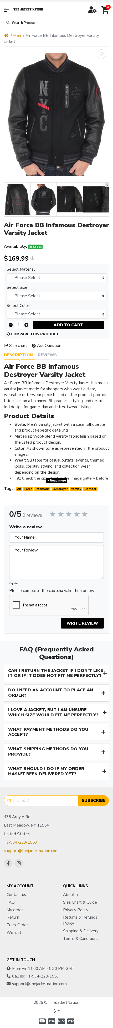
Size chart (18, 345)
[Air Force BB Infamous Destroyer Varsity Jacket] (56, 114)
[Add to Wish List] (101, 54)
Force (28, 489)
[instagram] (18, 863)
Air (19, 489)
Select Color (18, 305)
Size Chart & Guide (80, 902)
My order (15, 910)
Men (17, 35)
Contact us (16, 894)
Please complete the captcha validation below (51, 590)
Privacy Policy (75, 910)
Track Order (17, 925)
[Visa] (51, 1021)
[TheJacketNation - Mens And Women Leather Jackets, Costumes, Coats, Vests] (28, 9)
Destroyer (60, 489)
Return (13, 917)
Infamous (42, 489)
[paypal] (61, 1021)
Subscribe (93, 800)
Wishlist (14, 932)
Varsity (76, 489)
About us (71, 894)
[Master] (41, 1021)
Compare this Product (34, 334)
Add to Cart (68, 325)
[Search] (8, 23)
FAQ (11, 902)
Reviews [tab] (47, 355)
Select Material (21, 269)
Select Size (17, 287)
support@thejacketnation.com (31, 850)
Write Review (82, 623)
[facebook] (8, 863)
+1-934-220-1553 (20, 842)
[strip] (71, 1021)
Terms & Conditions (80, 938)
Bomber (90, 489)
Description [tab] (18, 355)
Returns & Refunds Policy (80, 920)
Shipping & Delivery (81, 931)
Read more (57, 480)
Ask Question (49, 345)
